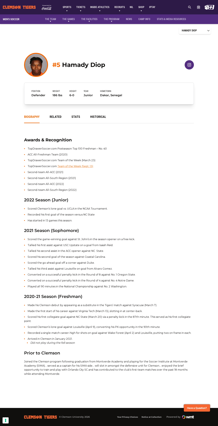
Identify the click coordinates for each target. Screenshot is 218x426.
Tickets (80, 7)
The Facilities (89, 19)
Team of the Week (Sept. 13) (75, 166)
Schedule (198, 7)
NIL (131, 7)
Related (55, 117)
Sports (67, 7)
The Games (68, 19)
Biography (32, 117)
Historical (98, 117)
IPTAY (152, 7)
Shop (141, 7)
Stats (75, 117)
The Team (50, 19)
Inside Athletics (99, 7)
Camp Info (144, 19)
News (129, 19)
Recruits (119, 7)
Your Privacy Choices (127, 417)
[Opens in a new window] (209, 7)
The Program (111, 19)
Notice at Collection (152, 417)
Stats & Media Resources (171, 19)
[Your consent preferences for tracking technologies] (6, 420)
